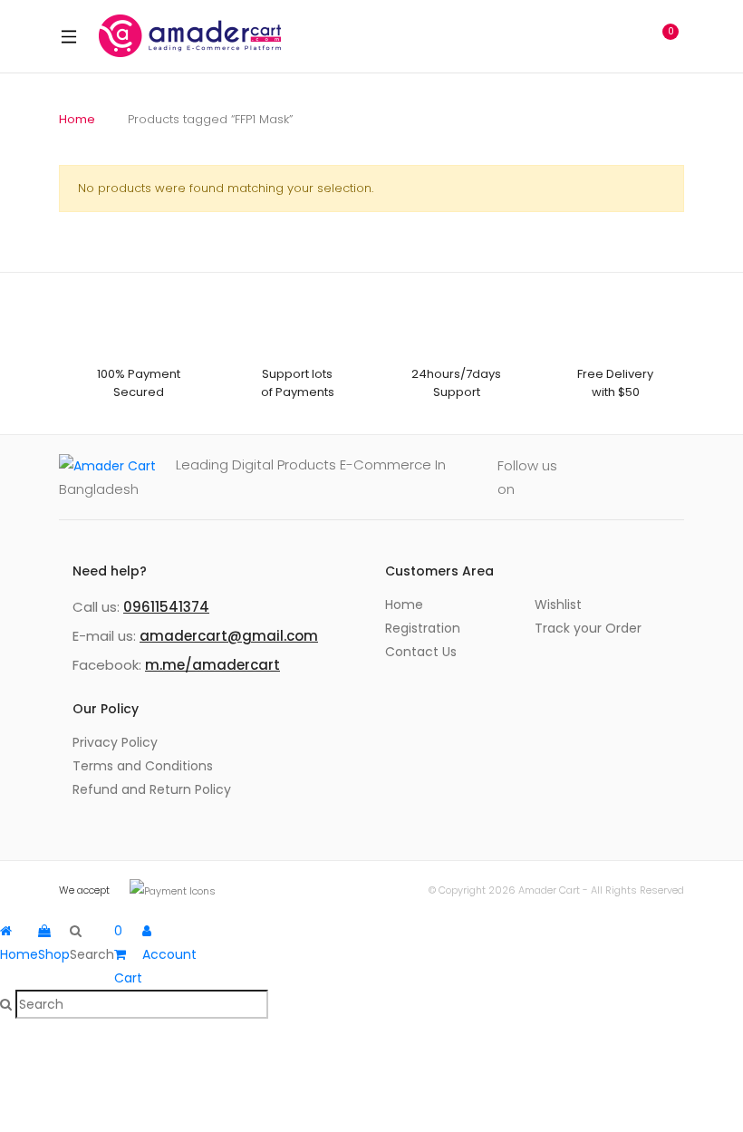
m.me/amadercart (212, 664)
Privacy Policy (115, 742)
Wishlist (558, 604)
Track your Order (588, 628)
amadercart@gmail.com (229, 635)
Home (77, 119)
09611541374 (166, 606)
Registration (422, 628)
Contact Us (421, 652)
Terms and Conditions (142, 766)
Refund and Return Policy (151, 789)
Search (584, 36)
